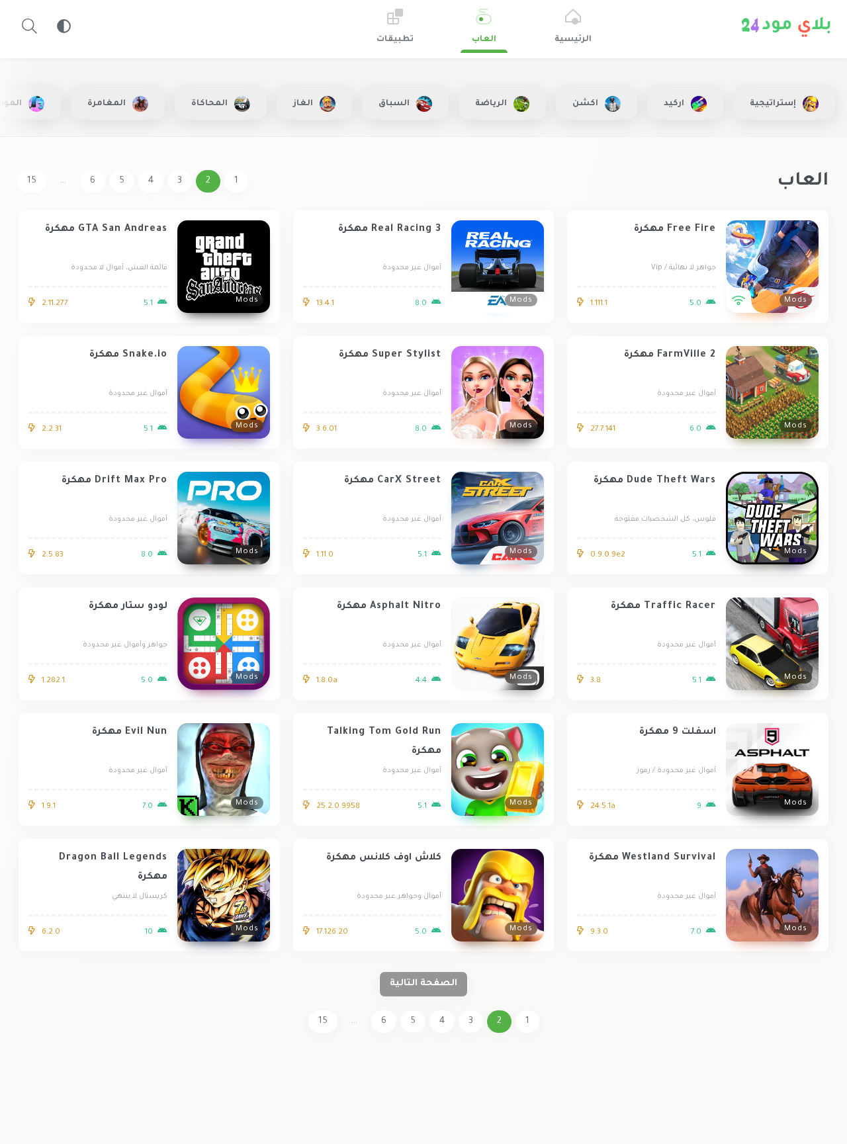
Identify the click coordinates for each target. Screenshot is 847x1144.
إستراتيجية (773, 104)
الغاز (303, 104)
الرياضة (491, 104)
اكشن (585, 104)
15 (31, 181)
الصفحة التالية (423, 984)
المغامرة (106, 104)
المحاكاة (209, 104)
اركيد (674, 104)
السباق (394, 104)
